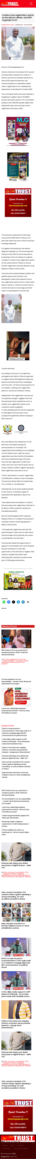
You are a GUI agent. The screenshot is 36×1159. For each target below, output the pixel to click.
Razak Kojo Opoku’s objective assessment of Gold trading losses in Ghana (15, 824)
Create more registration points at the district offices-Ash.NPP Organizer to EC (18, 18)
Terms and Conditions (21, 1148)
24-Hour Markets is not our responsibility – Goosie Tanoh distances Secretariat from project (16, 681)
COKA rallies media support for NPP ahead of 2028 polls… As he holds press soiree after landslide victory (16, 741)
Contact (4, 1145)
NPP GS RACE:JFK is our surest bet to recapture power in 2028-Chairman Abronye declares (14, 652)
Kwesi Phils (13, 1157)
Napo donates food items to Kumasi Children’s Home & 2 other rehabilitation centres (16, 775)
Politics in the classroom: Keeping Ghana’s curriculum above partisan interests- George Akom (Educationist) (16, 750)
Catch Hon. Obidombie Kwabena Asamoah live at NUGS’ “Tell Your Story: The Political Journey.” (15, 710)
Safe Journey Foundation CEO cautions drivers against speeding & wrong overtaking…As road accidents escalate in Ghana (16, 895)
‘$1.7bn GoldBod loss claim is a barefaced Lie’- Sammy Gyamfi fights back (15, 832)
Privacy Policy (6, 1148)
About (12, 1145)
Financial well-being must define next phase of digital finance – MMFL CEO (16, 865)
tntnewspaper (7, 1154)
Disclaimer (21, 1145)
